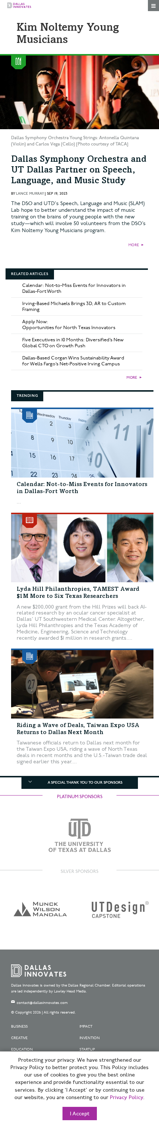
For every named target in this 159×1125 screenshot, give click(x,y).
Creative (19, 1038)
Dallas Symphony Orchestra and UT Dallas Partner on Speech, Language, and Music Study (78, 170)
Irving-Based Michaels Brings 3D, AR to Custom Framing (74, 306)
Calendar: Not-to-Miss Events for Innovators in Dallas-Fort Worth (74, 288)
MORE (133, 245)
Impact (86, 1026)
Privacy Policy (126, 1097)
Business (19, 1026)
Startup (87, 1049)
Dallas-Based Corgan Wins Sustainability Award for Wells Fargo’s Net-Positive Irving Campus (73, 361)
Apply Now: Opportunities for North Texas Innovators (68, 325)
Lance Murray (30, 193)
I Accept (79, 1114)
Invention (90, 1038)
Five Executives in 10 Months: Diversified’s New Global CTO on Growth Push (73, 343)
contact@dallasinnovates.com (42, 1003)
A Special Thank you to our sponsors (85, 782)
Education (22, 1049)
